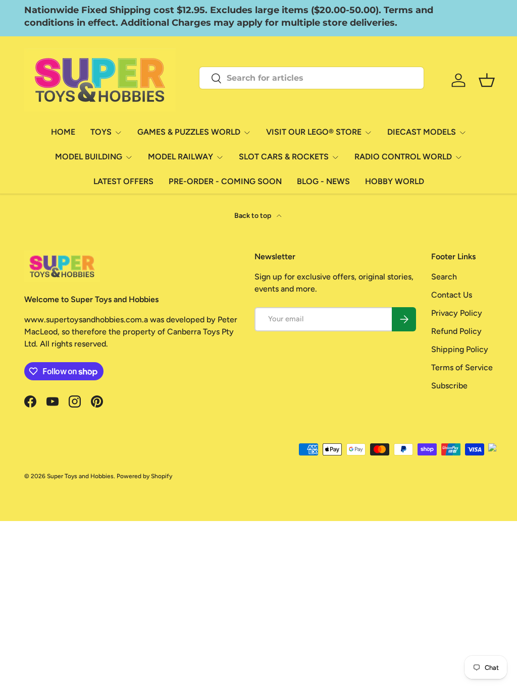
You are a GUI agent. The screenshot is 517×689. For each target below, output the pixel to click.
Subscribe (449, 385)
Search (444, 276)
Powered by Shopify (144, 476)
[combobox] (311, 78)
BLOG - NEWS (323, 181)
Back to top (253, 215)
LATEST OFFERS (123, 181)
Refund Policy (456, 331)
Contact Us (451, 295)
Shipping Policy (459, 349)
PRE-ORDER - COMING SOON (225, 181)
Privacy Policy (456, 313)
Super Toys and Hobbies (80, 476)
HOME (63, 132)
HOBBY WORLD (394, 181)
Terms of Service (462, 367)
